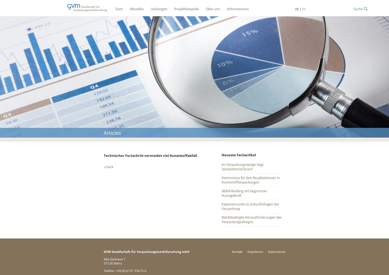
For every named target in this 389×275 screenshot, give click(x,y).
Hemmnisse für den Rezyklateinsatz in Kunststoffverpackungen (251, 180)
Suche (358, 9)
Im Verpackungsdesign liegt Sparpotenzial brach (243, 166)
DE (297, 9)
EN (304, 9)
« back (108, 167)
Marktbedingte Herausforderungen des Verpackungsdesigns (252, 219)
